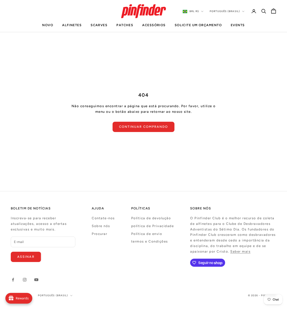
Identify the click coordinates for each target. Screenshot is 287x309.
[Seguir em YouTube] (36, 279)
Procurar (99, 234)
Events (238, 25)
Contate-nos (103, 218)
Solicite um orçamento (198, 25)
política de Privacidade (152, 226)
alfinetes (72, 25)
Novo (47, 25)
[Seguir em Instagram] (24, 279)
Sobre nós (101, 226)
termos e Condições (149, 241)
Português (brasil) (225, 11)
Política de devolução (151, 218)
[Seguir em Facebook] (13, 279)
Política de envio (146, 234)
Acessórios (153, 25)
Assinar (26, 257)
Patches (124, 25)
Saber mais (240, 251)
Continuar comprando (143, 127)
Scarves (99, 25)
